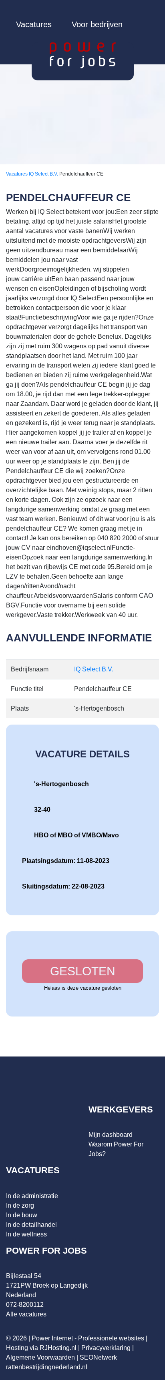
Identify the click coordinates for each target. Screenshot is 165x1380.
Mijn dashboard (111, 1134)
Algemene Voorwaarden (40, 1357)
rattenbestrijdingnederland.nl (46, 1367)
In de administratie (32, 1195)
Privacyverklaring (106, 1347)
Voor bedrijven (97, 24)
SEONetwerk (98, 1357)
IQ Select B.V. (44, 174)
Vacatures (34, 24)
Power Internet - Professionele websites (88, 1338)
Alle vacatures (26, 1314)
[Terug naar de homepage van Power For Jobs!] (83, 55)
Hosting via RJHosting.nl (41, 1347)
